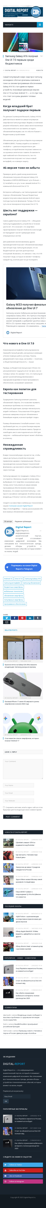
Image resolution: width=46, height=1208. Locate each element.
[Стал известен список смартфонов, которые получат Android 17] (23, 723)
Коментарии (30, 958)
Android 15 (8, 579)
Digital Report (10, 70)
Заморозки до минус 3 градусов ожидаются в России (28, 868)
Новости (39, 70)
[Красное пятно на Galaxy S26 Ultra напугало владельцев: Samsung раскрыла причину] (23, 649)
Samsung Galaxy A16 (33, 579)
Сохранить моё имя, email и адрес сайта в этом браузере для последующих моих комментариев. (23, 808)
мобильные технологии (13, 591)
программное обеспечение (15, 604)
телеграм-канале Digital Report (21, 506)
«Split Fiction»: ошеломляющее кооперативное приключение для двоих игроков (28, 919)
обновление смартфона (13, 595)
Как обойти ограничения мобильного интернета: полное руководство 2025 (27, 995)
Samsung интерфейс (12, 583)
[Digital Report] (23, 11)
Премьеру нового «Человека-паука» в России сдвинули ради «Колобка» (22, 1032)
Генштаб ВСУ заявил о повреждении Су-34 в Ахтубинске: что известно (28, 894)
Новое (20, 958)
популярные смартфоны (13, 600)
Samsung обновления (31, 583)
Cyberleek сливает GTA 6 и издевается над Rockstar (25, 844)
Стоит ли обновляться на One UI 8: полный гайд (29, 982)
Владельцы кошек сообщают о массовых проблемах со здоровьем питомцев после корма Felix (22, 1017)
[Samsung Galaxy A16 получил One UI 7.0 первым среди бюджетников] (23, 43)
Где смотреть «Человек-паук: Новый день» (27, 856)
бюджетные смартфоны (13, 587)
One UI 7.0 (18, 579)
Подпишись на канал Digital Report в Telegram (24, 567)
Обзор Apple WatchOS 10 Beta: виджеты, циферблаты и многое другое (28, 933)
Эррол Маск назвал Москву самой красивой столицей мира (29, 880)
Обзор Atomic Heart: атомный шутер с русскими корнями (29, 947)
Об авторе (8, 521)
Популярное (9, 958)
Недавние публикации (23, 521)
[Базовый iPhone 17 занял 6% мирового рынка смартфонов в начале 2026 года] (23, 686)
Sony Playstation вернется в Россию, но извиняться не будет (29, 970)
